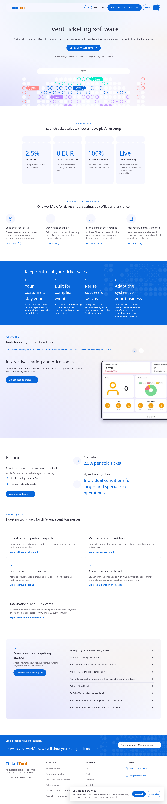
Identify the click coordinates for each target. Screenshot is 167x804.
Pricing (88, 774)
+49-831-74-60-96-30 (138, 768)
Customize (154, 794)
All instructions (53, 768)
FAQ (87, 768)
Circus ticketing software (58, 796)
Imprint (89, 785)
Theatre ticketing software (59, 790)
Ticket (17, 7)
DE (95, 7)
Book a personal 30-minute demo (137, 745)
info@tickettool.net (138, 775)
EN (88, 7)
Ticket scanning (53, 785)
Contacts (89, 779)
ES (103, 7)
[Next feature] (141, 350)
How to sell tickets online (58, 779)
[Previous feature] (134, 350)
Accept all (139, 794)
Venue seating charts (56, 774)
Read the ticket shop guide (30, 672)
